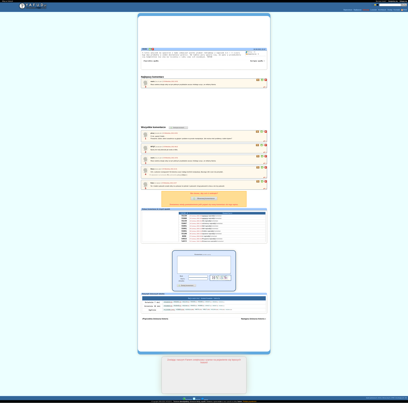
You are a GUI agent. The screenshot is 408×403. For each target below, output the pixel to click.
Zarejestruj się (393, 1)
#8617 (206, 309)
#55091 (177, 302)
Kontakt (397, 10)
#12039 (169, 310)
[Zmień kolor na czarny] (377, 5)
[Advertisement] (41, 201)
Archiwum (382, 10)
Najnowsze (348, 10)
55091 (184, 226)
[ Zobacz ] (184, 175)
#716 (222, 309)
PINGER (206, 399)
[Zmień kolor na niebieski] (372, 5)
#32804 (229, 309)
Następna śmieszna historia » (253, 319)
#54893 (168, 306)
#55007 (215, 305)
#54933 (168, 302)
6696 (184, 236)
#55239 (185, 302)
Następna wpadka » (257, 61)
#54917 (208, 305)
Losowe (373, 10)
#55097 (208, 302)
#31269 (214, 309)
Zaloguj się (403, 1)
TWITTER (198, 399)
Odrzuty (366, 10)
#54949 (177, 306)
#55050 (221, 302)
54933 (184, 239)
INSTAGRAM (189, 399)
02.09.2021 (257, 49)
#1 (168, 175)
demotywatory (184, 401)
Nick (181, 276)
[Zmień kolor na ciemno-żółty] (375, 5)
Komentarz (203, 254)
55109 (184, 234)
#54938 (194, 302)
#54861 (221, 305)
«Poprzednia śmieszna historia (155, 319)
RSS (405, 10)
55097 (184, 223)
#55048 (185, 306)
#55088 (201, 302)
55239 (184, 216)
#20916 (190, 309)
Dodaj (389, 10)
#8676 (198, 309)
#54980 (201, 305)
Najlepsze (357, 10)
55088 (184, 218)
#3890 (180, 309)
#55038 (215, 302)
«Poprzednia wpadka (151, 61)
